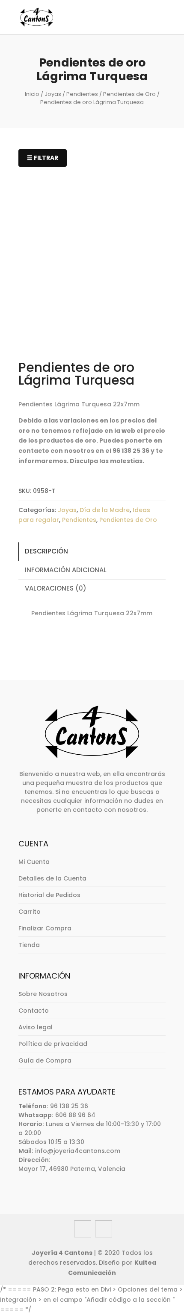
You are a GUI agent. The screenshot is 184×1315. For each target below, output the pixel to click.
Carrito (29, 911)
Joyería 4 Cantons (62, 1252)
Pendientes (82, 94)
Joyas (53, 94)
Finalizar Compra (44, 928)
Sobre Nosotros (43, 994)
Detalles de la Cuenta (52, 878)
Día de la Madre (105, 510)
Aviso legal (35, 1027)
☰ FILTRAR (42, 158)
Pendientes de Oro (129, 94)
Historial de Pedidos (49, 895)
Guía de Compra (44, 1060)
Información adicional (66, 569)
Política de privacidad (52, 1044)
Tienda (29, 945)
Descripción (46, 551)
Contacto (33, 1010)
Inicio (32, 94)
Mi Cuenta (34, 861)
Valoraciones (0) (55, 588)
